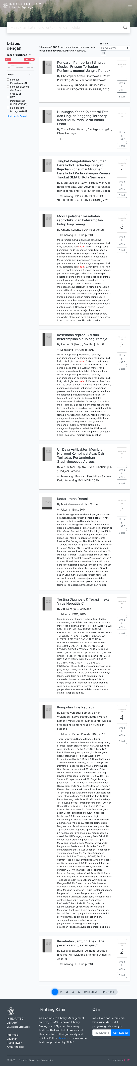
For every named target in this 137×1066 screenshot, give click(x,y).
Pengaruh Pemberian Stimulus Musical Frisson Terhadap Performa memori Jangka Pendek (83, 67)
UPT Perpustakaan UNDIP (18, 101)
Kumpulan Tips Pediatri (75, 707)
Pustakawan (14, 1042)
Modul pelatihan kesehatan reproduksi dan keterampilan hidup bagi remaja (80, 220)
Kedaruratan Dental (72, 499)
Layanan (12, 1038)
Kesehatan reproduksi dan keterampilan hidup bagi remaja (82, 337)
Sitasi (122, 96)
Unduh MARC (121, 86)
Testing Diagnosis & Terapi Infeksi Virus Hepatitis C (83, 601)
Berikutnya (91, 992)
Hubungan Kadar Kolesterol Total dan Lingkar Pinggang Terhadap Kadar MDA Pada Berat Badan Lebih (83, 118)
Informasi (13, 1034)
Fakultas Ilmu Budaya (18, 109)
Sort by (104, 43)
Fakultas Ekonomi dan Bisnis (19, 90)
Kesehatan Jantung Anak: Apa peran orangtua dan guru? (80, 943)
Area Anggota (15, 1046)
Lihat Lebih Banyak (17, 116)
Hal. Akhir (108, 992)
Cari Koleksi (120, 1032)
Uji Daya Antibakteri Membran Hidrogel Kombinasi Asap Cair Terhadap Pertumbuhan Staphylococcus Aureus (81, 455)
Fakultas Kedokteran (18, 81)
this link (63, 1038)
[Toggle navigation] (129, 5)
